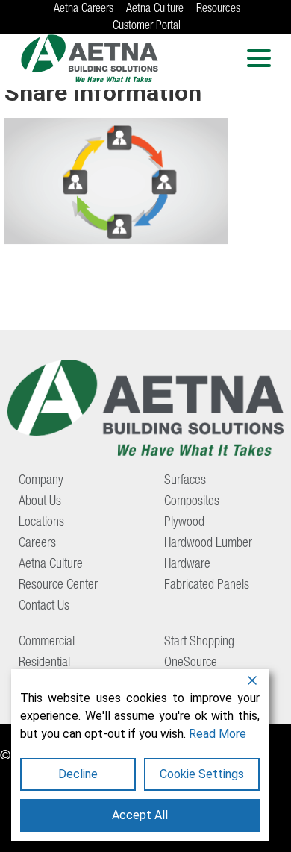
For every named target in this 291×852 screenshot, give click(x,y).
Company (41, 481)
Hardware (187, 564)
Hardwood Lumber (208, 544)
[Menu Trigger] (258, 57)
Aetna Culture (155, 10)
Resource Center (58, 585)
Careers (37, 544)
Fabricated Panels (206, 585)
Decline (78, 774)
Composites (191, 502)
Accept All (140, 815)
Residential (44, 663)
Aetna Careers (83, 10)
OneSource (190, 663)
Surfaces (185, 481)
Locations (41, 523)
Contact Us (44, 606)
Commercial (47, 642)
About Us (40, 502)
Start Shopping (199, 642)
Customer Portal (147, 27)
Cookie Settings (202, 774)
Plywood (184, 523)
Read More (217, 734)
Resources (218, 10)
